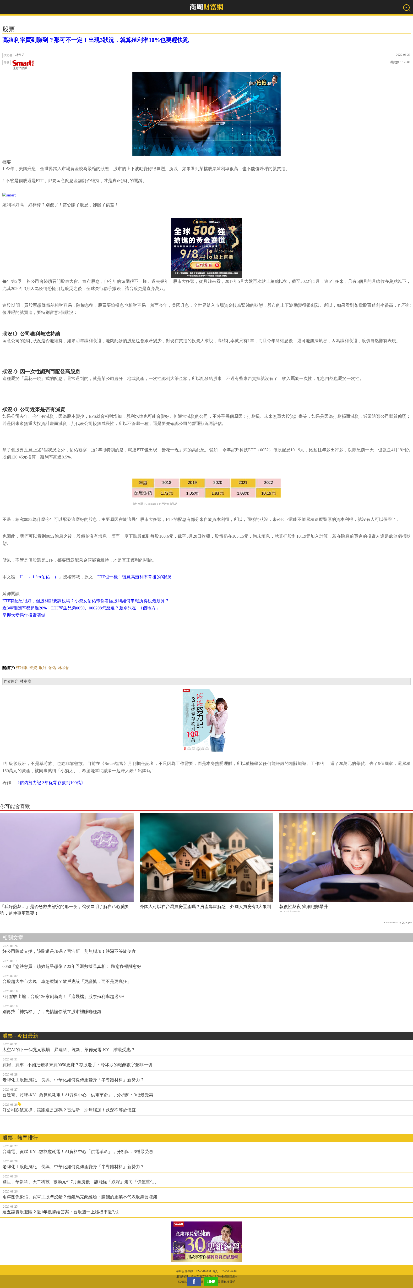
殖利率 (21, 668)
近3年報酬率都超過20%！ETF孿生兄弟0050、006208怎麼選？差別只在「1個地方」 (81, 608)
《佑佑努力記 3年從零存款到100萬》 (50, 782)
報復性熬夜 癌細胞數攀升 (303, 906)
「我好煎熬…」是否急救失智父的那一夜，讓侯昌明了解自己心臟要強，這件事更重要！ (64, 910)
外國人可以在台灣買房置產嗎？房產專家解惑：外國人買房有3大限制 (205, 906)
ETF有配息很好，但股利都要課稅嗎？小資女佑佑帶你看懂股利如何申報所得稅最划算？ (85, 600)
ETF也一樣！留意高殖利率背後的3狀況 (134, 576)
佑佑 (52, 668)
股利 (43, 668)
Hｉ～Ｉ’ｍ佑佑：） (39, 576)
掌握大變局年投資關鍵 (23, 615)
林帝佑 (64, 668)
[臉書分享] (195, 1281)
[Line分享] (212, 1281)
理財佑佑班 (20, 68)
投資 (33, 668)
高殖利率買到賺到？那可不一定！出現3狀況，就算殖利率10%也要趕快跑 (95, 40)
